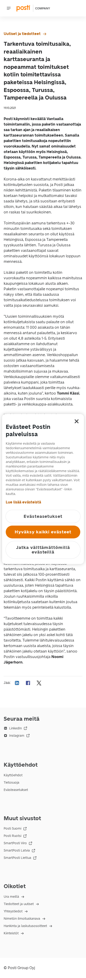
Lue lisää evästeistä (23, 502)
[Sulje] (77, 421)
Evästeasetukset (16, 790)
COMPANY (42, 8)
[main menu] (9, 8)
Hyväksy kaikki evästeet (43, 532)
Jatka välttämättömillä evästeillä (43, 550)
